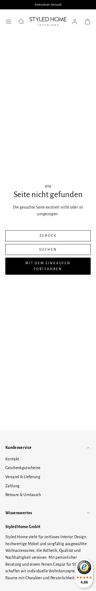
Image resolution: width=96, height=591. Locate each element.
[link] (74, 21)
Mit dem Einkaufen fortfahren (48, 266)
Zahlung (12, 486)
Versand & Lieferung (22, 477)
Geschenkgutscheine (23, 468)
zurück (48, 236)
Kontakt (12, 459)
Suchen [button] (48, 249)
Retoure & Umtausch (23, 495)
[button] (8, 21)
